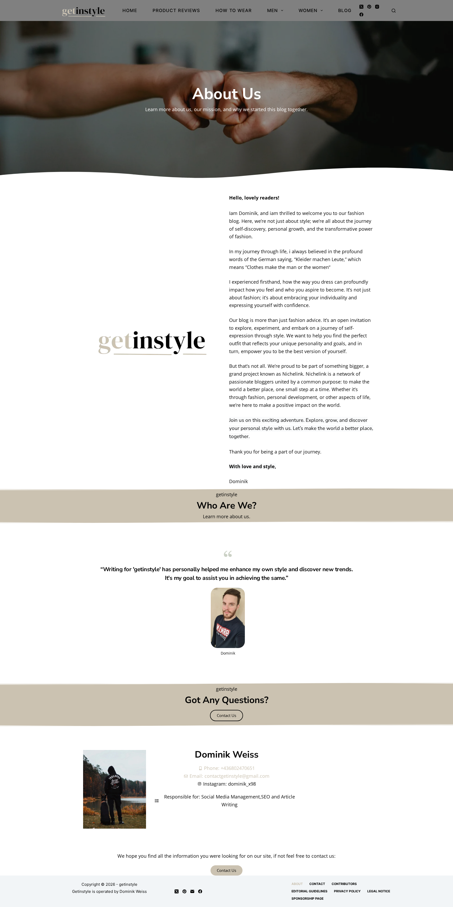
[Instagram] (377, 7)
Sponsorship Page (307, 898)
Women (308, 10)
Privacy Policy (347, 891)
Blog (345, 10)
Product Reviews (176, 10)
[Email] (192, 891)
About (297, 884)
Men (272, 10)
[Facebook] (361, 15)
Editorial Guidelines (309, 891)
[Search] (394, 11)
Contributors (344, 884)
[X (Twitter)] (361, 7)
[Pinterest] (369, 7)
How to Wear (233, 10)
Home (129, 10)
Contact (317, 884)
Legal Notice (378, 891)
